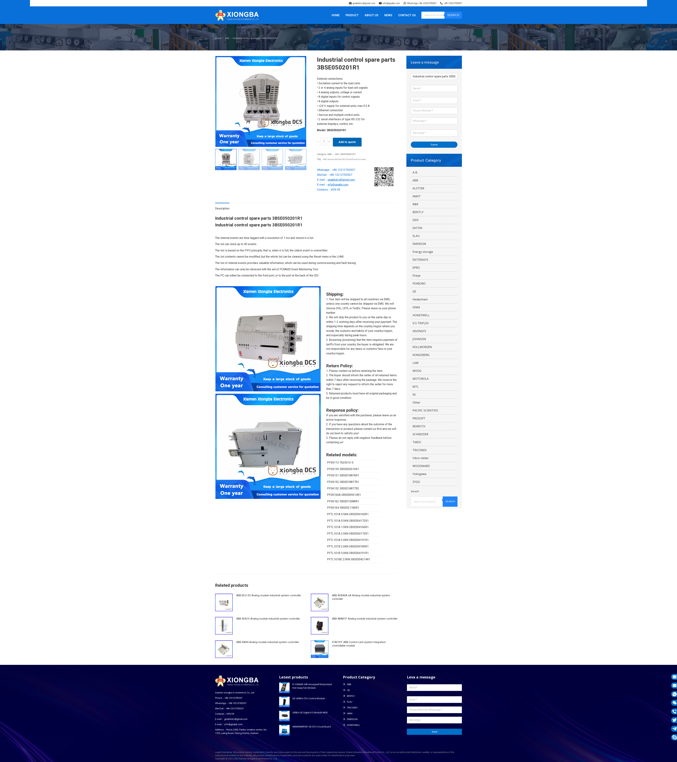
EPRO (416, 268)
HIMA (416, 307)
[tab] (222, 207)
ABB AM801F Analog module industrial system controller (365, 618)
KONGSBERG (421, 355)
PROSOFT (419, 418)
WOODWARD (421, 466)
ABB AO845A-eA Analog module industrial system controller (361, 597)
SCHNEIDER (420, 434)
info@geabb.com (391, 3)
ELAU (416, 236)
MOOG (417, 371)
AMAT (417, 196)
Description (222, 208)
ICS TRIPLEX (421, 323)
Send (434, 731)
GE (414, 291)
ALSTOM (418, 188)
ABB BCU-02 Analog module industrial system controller (268, 595)
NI (414, 395)
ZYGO (416, 482)
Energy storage (423, 252)
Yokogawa (419, 474)
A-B (415, 172)
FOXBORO (419, 283)
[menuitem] (336, 15)
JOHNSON (419, 339)
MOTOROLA (421, 379)
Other (416, 402)
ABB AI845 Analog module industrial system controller (267, 642)
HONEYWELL (421, 315)
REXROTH (419, 426)
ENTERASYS (420, 260)
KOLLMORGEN (422, 347)
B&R (415, 204)
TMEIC (417, 442)
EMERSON (419, 244)
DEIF (416, 220)
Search (453, 15)
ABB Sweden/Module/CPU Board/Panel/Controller (344, 159)
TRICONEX (419, 450)
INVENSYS (419, 331)
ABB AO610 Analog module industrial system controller (268, 618)
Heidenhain (420, 299)
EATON (417, 228)
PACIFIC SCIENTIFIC (425, 410)
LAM (416, 363)
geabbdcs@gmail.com (364, 3)
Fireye (416, 276)
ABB (329, 154)
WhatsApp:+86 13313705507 (422, 3)
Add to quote (347, 142)
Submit (434, 144)
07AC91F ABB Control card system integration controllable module (359, 644)
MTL (416, 387)
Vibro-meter (421, 458)
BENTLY (418, 212)
